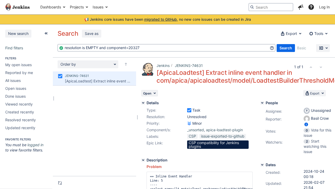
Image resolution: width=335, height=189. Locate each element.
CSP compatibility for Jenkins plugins (214, 144)
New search (18, 33)
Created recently (19, 112)
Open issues (15, 88)
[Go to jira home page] (17, 7)
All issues (13, 80)
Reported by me (19, 72)
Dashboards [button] (50, 7)
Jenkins (163, 65)
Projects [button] (77, 7)
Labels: (153, 136)
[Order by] (126, 64)
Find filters (14, 48)
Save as (91, 33)
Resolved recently (20, 120)
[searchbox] (271, 7)
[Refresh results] (60, 183)
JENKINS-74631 (189, 65)
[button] (301, 7)
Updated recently (20, 127)
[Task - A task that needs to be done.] (189, 110)
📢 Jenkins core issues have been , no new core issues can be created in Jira (167, 19)
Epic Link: (155, 143)
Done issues (15, 96)
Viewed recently (19, 104)
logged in (35, 145)
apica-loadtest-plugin (224, 130)
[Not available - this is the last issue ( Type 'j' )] (321, 67)
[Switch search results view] (323, 48)
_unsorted (195, 130)
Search (286, 48)
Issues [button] (98, 7)
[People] (262, 103)
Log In (324, 7)
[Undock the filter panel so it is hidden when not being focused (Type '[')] (46, 33)
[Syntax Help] (272, 48)
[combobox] (166, 47)
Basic (301, 48)
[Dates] (262, 165)
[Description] (143, 160)
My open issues (18, 64)
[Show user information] (306, 124)
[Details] (143, 103)
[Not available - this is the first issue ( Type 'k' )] (311, 67)
